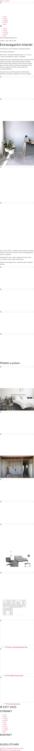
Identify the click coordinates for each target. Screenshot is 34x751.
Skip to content (4, 1)
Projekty (5, 20)
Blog (4, 24)
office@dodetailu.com (6, 741)
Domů (5, 17)
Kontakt (5, 22)
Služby (5, 18)
